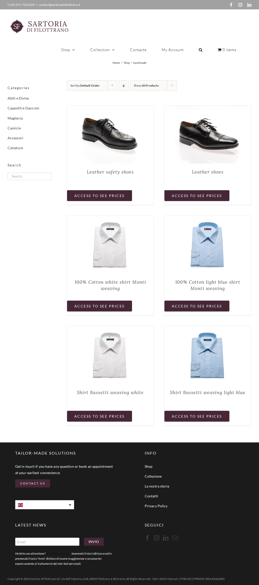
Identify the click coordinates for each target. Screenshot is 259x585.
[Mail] (175, 538)
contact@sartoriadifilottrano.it (59, 5)
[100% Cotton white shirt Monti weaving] (110, 219)
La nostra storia (157, 486)
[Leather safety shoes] (110, 109)
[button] (201, 49)
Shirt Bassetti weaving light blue (208, 392)
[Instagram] (240, 5)
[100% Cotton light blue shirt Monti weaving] (207, 219)
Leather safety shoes (110, 172)
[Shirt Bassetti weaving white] (110, 329)
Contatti (151, 496)
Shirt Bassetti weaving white (110, 392)
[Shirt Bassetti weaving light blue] (207, 329)
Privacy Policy (156, 506)
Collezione (153, 476)
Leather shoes (208, 172)
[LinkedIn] (249, 5)
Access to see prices (99, 195)
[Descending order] (124, 85)
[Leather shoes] (207, 109)
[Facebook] (231, 5)
